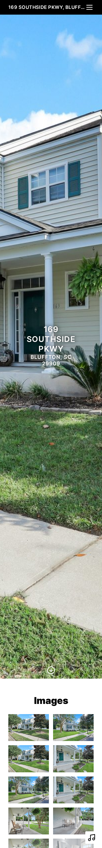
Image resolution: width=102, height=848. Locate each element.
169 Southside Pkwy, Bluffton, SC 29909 (46, 7)
